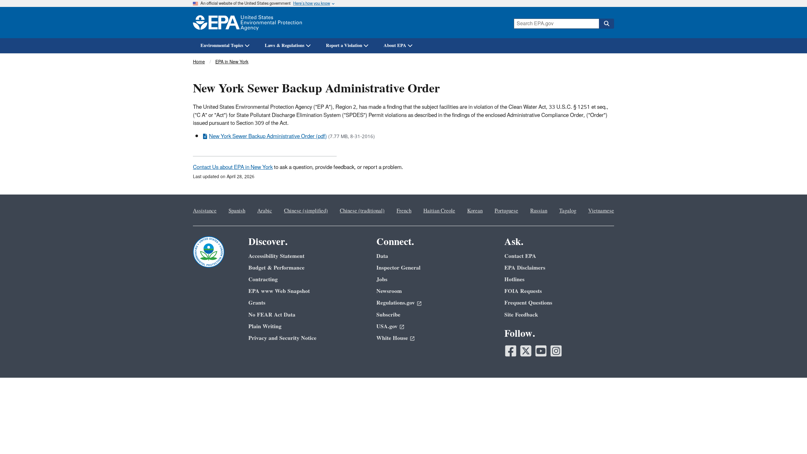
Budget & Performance (276, 268)
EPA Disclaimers (524, 268)
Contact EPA (520, 256)
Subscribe (388, 314)
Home (199, 62)
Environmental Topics (221, 45)
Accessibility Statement (276, 256)
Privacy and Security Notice (282, 338)
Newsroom (389, 291)
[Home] (247, 22)
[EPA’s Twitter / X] (526, 351)
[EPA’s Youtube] (541, 351)
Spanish (237, 211)
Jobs (381, 279)
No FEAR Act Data (271, 314)
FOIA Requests (523, 291)
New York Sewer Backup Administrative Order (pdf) (268, 136)
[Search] (606, 24)
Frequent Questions (528, 303)
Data (382, 256)
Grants (256, 303)
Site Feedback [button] (521, 314)
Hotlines (514, 279)
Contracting (263, 279)
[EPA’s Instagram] (556, 351)
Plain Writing (265, 326)
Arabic (264, 211)
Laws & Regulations (285, 45)
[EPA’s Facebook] (510, 351)
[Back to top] (790, 437)
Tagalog (567, 211)
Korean (475, 211)
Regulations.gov (395, 303)
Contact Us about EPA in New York (233, 167)
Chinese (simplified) (306, 211)
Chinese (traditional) (362, 211)
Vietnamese (601, 211)
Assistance (205, 211)
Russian (538, 211)
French (404, 211)
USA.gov (387, 326)
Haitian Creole (439, 211)
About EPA (395, 45)
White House (392, 338)
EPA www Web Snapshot (279, 291)
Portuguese (506, 211)
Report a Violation (344, 45)
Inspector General (398, 268)
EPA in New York (231, 62)
